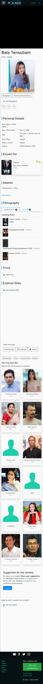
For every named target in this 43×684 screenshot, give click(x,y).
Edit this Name (11, 605)
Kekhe (32, 493)
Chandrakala (10, 526)
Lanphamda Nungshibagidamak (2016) (17, 248)
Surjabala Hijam (10, 493)
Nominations (6, 195)
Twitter (34, 349)
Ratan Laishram (32, 427)
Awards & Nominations (22, 96)
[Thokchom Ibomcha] (11, 546)
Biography (6, 96)
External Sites (25, 358)
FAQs (3, 672)
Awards (35, 358)
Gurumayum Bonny (10, 394)
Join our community (32, 667)
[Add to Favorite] (4, 107)
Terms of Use (27, 673)
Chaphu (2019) (14, 219)
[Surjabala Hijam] (11, 479)
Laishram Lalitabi (11, 427)
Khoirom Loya (11, 460)
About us (4, 665)
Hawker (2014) (14, 253)
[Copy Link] (9, 107)
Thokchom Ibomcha (11, 559)
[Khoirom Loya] (11, 446)
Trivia (16, 358)
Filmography (7, 358)
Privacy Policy (27, 675)
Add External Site (12, 290)
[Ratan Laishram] (32, 413)
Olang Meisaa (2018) (16, 230)
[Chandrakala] (11, 513)
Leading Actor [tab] (10, 210)
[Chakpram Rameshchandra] (32, 446)
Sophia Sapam (32, 526)
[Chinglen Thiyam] (32, 546)
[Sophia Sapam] (32, 513)
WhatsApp (10, 349)
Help (3, 667)
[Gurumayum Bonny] (11, 380)
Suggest (7, 588)
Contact (4, 669)
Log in (33, 3)
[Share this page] (14, 107)
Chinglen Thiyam (32, 559)
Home (3, 661)
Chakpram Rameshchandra (32, 460)
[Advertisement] (21, 26)
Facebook (22, 349)
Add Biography (11, 101)
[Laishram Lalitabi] (11, 413)
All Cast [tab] (26, 210)
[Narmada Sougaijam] (32, 380)
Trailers (4, 663)
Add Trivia (9, 275)
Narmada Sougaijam (32, 394)
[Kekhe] (32, 479)
